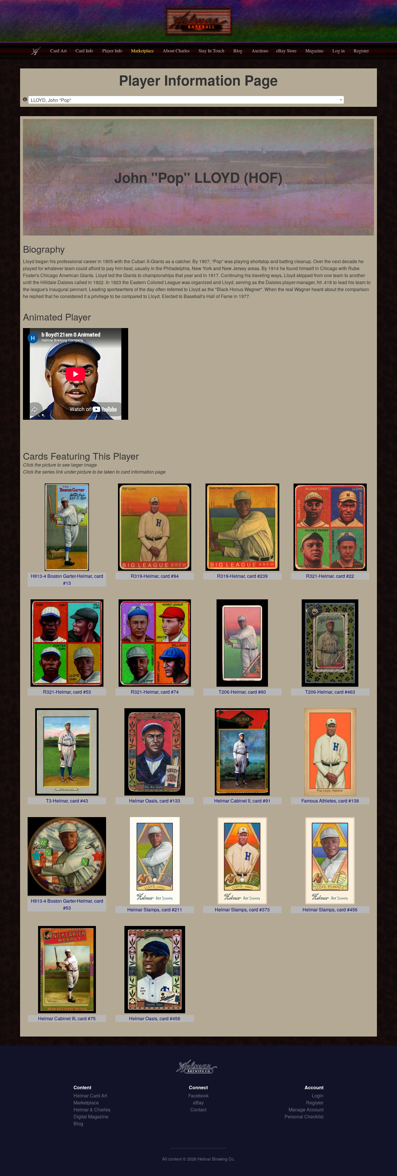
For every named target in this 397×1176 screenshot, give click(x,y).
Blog (237, 50)
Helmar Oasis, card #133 (154, 800)
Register (361, 50)
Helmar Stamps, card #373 (242, 909)
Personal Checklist (304, 1116)
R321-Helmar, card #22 (330, 576)
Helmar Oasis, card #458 (154, 1018)
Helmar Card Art (90, 1095)
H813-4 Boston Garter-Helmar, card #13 (67, 579)
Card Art (58, 50)
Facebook (198, 1095)
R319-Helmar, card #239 (242, 576)
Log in (338, 50)
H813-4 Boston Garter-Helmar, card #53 (67, 904)
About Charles (176, 50)
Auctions (260, 50)
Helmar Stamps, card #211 (154, 909)
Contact (198, 1109)
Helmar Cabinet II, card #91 (242, 800)
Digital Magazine (91, 1116)
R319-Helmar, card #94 (155, 576)
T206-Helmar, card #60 (242, 691)
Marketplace (142, 50)
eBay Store (286, 50)
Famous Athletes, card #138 (330, 800)
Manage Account (306, 1109)
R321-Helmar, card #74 (155, 691)
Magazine (314, 50)
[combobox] (186, 100)
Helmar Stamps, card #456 (330, 909)
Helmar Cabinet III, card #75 (67, 1018)
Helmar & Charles (92, 1109)
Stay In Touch (211, 50)
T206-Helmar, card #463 (330, 691)
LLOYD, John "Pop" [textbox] (51, 100)
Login (317, 1095)
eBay (198, 1102)
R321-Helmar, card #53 (67, 691)
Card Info (84, 50)
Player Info (112, 50)
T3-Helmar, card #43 (67, 800)
